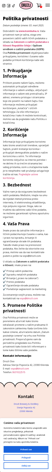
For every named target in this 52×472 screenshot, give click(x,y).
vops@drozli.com (29, 298)
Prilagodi (26, 457)
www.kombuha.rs (29, 31)
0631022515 (18, 372)
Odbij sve (26, 465)
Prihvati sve (26, 449)
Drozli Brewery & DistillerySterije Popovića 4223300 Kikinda (26, 408)
